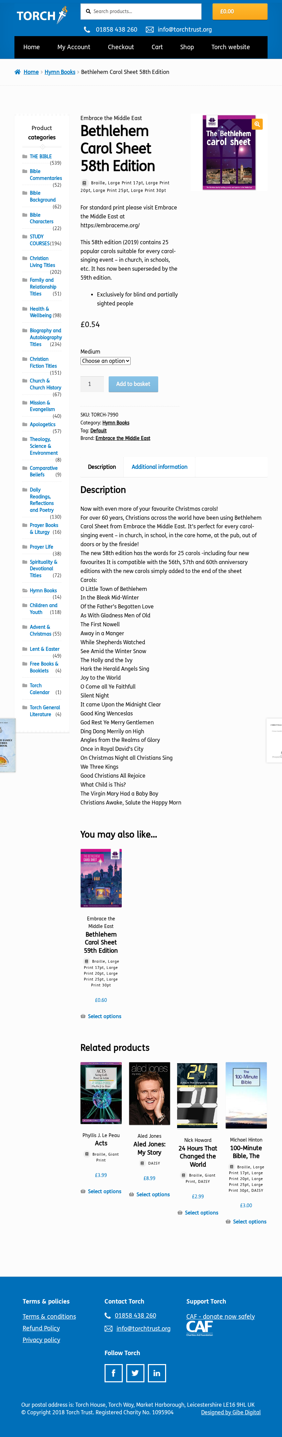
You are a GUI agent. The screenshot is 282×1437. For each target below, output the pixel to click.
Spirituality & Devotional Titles (43, 569)
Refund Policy (41, 1328)
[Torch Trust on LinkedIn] (157, 1373)
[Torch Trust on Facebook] (114, 1373)
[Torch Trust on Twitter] (135, 1373)
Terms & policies (46, 1301)
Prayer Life (41, 547)
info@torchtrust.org (185, 29)
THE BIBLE (41, 157)
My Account (73, 47)
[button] (257, 124)
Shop (187, 47)
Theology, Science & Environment (44, 446)
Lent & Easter (44, 649)
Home (31, 47)
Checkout (121, 47)
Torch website (230, 47)
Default (98, 431)
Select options (104, 1016)
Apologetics (42, 425)
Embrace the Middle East (123, 438)
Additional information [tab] (159, 467)
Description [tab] (102, 467)
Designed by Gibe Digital (231, 1412)
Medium (90, 351)
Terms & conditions (49, 1316)
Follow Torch (122, 1353)
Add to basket (133, 384)
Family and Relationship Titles (43, 287)
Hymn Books (60, 72)
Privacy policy (41, 1340)
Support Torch (206, 1301)
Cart (157, 47)
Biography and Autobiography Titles (46, 337)
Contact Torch (124, 1301)
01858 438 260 (116, 29)
